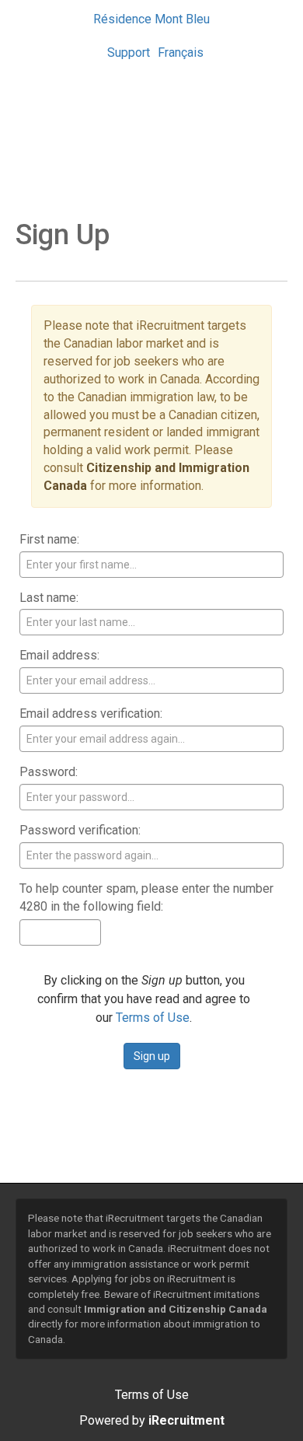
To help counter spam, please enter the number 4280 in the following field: (146, 897)
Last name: (48, 597)
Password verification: (80, 830)
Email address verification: (90, 713)
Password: (48, 771)
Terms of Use (153, 1017)
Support (128, 52)
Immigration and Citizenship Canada (175, 1309)
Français (181, 52)
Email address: (59, 655)
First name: (49, 539)
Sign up (152, 1056)
